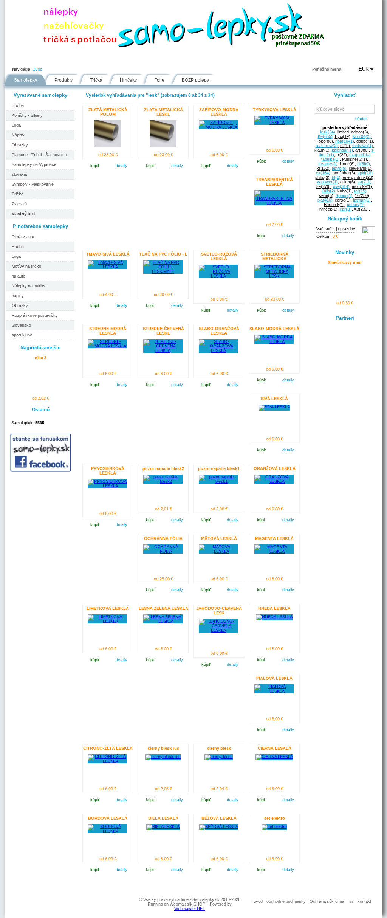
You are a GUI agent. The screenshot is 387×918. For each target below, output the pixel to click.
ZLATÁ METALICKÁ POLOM (107, 111)
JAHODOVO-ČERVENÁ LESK (219, 610)
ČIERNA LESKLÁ (274, 748)
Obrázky (20, 145)
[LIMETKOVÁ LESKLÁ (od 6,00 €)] (107, 621)
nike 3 (40, 357)
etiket (347, 182)
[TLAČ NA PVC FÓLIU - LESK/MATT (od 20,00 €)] (163, 271)
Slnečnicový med (345, 262)
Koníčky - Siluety (27, 115)
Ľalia (328, 191)
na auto (18, 276)
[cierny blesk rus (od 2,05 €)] (163, 756)
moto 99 (362, 186)
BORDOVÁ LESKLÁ (107, 818)
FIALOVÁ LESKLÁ (274, 678)
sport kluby (22, 335)
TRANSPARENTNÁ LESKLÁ (274, 181)
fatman (362, 200)
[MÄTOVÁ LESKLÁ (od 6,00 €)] (218, 551)
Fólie (164, 58)
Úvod (18, 58)
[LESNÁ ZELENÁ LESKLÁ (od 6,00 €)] (163, 621)
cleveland (360, 168)
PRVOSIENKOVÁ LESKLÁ (107, 470)
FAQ (228, 58)
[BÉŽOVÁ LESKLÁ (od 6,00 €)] (218, 826)
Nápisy (18, 135)
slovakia (19, 174)
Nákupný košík (345, 219)
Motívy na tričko (26, 266)
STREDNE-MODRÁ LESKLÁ (107, 330)
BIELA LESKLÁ (163, 818)
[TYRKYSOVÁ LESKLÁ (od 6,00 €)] (274, 122)
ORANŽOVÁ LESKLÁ (275, 468)
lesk (327, 132)
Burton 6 (334, 204)
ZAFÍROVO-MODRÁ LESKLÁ (218, 111)
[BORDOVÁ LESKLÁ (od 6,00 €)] (107, 831)
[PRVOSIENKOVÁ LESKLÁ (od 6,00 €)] (107, 486)
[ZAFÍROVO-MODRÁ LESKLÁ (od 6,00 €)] (218, 127)
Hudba (18, 105)
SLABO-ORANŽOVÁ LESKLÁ (219, 330)
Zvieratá (19, 204)
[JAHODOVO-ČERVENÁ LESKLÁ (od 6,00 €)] (218, 630)
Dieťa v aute (23, 236)
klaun (322, 150)
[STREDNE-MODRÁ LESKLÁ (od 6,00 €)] (107, 346)
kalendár (342, 150)
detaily (121, 165)
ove (341, 186)
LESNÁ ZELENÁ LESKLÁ (163, 608)
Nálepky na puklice (29, 286)
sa (365, 182)
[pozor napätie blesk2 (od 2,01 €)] (163, 481)
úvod (258, 901)
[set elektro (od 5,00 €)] (274, 826)
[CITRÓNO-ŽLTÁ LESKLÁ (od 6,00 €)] (107, 761)
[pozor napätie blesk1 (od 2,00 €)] (218, 481)
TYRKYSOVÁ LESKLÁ (274, 109)
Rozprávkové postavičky (35, 315)
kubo (344, 191)
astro (339, 168)
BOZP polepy (195, 80)
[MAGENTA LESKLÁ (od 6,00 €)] (274, 551)
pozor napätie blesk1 (219, 468)
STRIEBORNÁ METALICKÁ (274, 256)
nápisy (18, 295)
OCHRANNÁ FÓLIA (163, 538)
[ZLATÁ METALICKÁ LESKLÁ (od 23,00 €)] (163, 145)
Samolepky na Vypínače (34, 164)
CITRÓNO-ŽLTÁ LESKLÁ (108, 748)
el (363, 163)
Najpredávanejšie (40, 347)
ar (362, 150)
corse (343, 200)
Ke (325, 136)
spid (365, 173)
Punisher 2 (354, 159)
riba (344, 141)
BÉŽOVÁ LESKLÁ (219, 818)
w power (327, 182)
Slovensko (21, 325)
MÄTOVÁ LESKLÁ (219, 538)
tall (360, 191)
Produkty (63, 80)
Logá (16, 125)
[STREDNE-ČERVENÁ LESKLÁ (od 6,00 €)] (163, 350)
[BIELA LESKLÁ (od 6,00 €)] (163, 826)
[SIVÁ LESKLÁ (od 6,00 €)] (274, 407)
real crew (327, 145)
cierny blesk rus (163, 748)
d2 (345, 145)
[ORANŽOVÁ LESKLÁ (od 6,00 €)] (274, 481)
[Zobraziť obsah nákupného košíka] (368, 238)
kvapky (328, 163)
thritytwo (362, 145)
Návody (133, 58)
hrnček (328, 209)
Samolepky (25, 80)
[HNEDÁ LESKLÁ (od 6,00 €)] (274, 616)
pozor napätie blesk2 (163, 468)
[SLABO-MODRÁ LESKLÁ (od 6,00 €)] (274, 341)
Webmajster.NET (189, 908)
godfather (344, 173)
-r (341, 154)
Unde (347, 163)
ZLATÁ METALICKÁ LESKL (163, 111)
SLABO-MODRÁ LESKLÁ (274, 328)
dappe (364, 141)
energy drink (358, 177)
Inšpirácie (196, 58)
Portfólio (50, 58)
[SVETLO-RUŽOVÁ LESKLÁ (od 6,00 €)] (218, 276)
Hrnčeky (128, 80)
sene (326, 195)
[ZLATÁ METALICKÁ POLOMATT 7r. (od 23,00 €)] (107, 145)
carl (346, 209)
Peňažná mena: (327, 69)
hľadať (360, 118)
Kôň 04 (362, 136)
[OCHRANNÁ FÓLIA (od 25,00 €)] (163, 551)
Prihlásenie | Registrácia (352, 58)
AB (361, 209)
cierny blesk (219, 748)
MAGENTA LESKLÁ (274, 538)
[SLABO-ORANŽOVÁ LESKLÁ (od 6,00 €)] (218, 350)
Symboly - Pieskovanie (33, 184)
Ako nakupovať (92, 58)
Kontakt (259, 58)
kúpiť (94, 165)
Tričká (96, 80)
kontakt (364, 901)
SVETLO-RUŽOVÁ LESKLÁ (219, 256)
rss (351, 901)
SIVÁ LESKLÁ (274, 398)
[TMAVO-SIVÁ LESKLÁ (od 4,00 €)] (107, 267)
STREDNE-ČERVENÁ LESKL (163, 330)
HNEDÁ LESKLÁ (274, 608)
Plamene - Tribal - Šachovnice (39, 154)
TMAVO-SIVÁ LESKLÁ (108, 254)
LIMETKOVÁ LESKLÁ (108, 608)
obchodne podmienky (286, 901)
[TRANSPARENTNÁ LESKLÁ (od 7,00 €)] (274, 203)
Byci (342, 136)
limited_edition (352, 132)
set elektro (274, 818)
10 (362, 195)
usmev (356, 204)
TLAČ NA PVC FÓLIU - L (163, 254)
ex (323, 173)
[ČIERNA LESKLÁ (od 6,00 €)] (274, 756)
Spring (344, 195)
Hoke (324, 141)
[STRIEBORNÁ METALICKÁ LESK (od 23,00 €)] (274, 276)
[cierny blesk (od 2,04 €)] (218, 756)
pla (325, 200)
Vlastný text (23, 213)
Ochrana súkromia (327, 901)
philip (322, 177)
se (323, 186)
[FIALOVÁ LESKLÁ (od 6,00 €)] (274, 691)
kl (323, 168)
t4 (336, 177)
